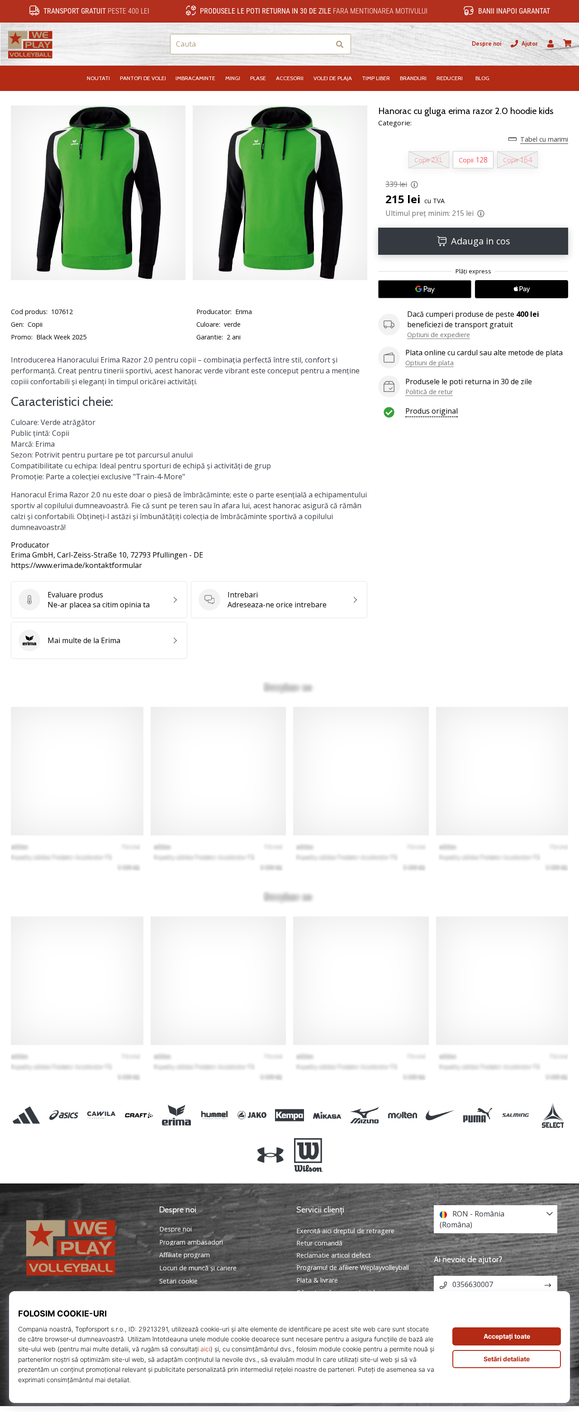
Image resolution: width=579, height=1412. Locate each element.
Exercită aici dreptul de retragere (345, 1230)
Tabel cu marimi (544, 139)
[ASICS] (63, 1115)
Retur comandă (319, 1243)
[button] (323, 44)
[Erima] (176, 1115)
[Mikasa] (327, 1115)
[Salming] (515, 1115)
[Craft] (139, 1115)
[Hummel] (214, 1115)
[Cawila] (101, 1115)
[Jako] (252, 1115)
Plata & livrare (317, 1280)
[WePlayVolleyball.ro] (84, 1246)
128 (473, 160)
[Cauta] (340, 44)
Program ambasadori (191, 1242)
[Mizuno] (365, 1115)
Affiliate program (184, 1255)
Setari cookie (178, 1281)
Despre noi (486, 43)
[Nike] (440, 1115)
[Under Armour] (271, 1155)
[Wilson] (308, 1155)
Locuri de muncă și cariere (198, 1268)
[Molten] (402, 1115)
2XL (428, 160)
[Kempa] (289, 1115)
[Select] (553, 1115)
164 (517, 160)
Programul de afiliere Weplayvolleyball (352, 1267)
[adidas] (26, 1115)
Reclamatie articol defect (333, 1255)
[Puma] (477, 1115)
